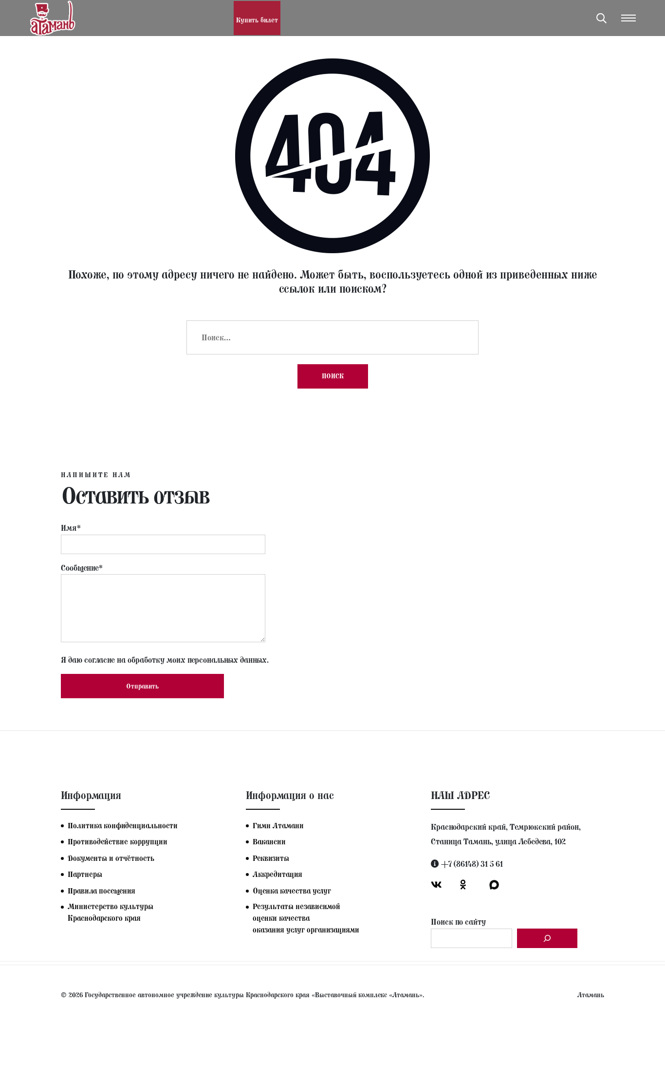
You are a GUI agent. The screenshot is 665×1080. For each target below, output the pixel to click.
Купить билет (257, 20)
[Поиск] (547, 938)
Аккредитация (277, 874)
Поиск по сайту (458, 922)
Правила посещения (101, 890)
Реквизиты (271, 858)
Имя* (71, 528)
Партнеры (85, 874)
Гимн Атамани (278, 825)
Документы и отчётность (111, 858)
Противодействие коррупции (117, 841)
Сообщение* (82, 568)
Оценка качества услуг (292, 890)
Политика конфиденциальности (123, 825)
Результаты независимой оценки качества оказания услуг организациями (306, 918)
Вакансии (269, 841)
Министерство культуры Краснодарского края (110, 912)
